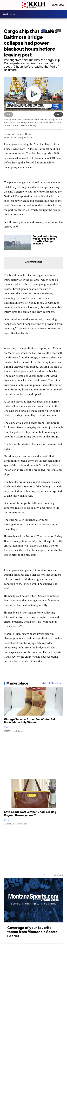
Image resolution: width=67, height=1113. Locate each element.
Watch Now (57, 5)
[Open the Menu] (5, 5)
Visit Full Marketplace (52, 683)
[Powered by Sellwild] (58, 875)
